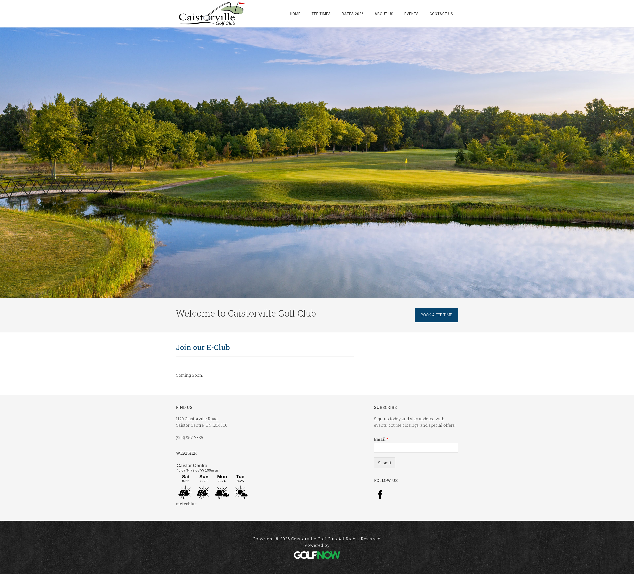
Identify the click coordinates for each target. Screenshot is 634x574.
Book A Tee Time (436, 315)
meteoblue (186, 503)
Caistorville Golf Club (212, 13)
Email (381, 439)
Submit (384, 462)
